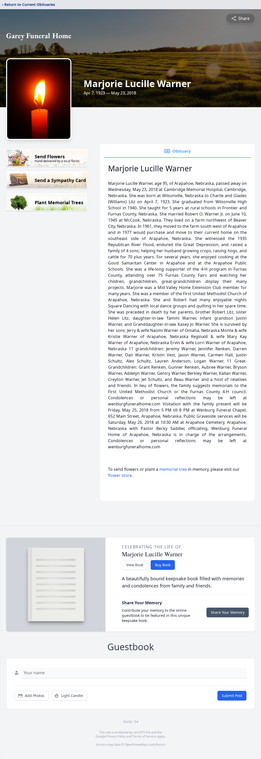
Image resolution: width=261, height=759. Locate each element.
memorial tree (173, 469)
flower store (120, 475)
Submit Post (232, 695)
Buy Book (163, 564)
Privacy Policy (116, 736)
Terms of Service (144, 736)
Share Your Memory (227, 612)
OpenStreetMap (136, 744)
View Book (134, 564)
